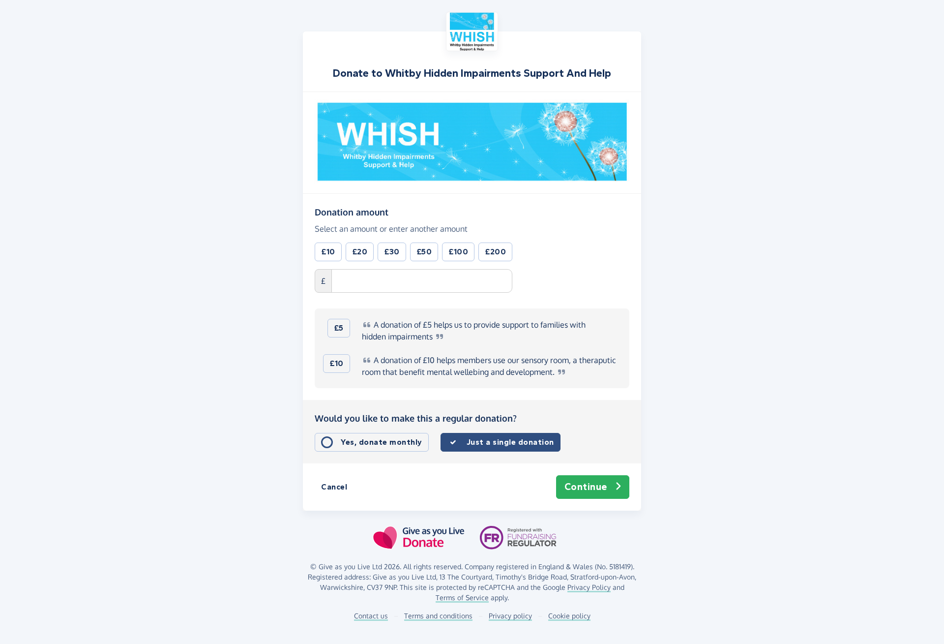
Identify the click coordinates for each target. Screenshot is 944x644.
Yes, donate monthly (381, 442)
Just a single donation (510, 442)
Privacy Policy (589, 587)
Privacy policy (510, 616)
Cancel (334, 486)
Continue (585, 486)
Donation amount (351, 211)
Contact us (371, 616)
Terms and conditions (438, 616)
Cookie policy (569, 616)
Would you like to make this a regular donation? (416, 418)
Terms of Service (462, 597)
